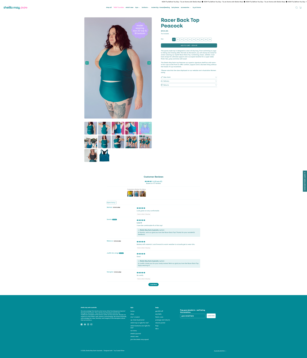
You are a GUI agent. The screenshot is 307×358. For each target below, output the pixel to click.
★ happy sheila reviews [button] (305, 181)
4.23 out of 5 (157, 181)
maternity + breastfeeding (160, 7)
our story (133, 331)
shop (132, 314)
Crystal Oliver (120, 350)
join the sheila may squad (139, 339)
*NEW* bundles (118, 7)
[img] (141, 208)
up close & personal (137, 320)
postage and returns (162, 320)
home (132, 311)
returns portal (160, 323)
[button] (297, 7)
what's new (129, 7)
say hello (158, 314)
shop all (109, 7)
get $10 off (159, 311)
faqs (156, 326)
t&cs (157, 329)
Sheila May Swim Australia (94, 350)
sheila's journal (135, 333)
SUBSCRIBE (211, 316)
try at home (197, 7)
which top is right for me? (139, 323)
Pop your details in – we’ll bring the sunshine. (192, 311)
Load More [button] (153, 284)
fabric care (159, 317)
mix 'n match (135, 317)
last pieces (175, 7)
